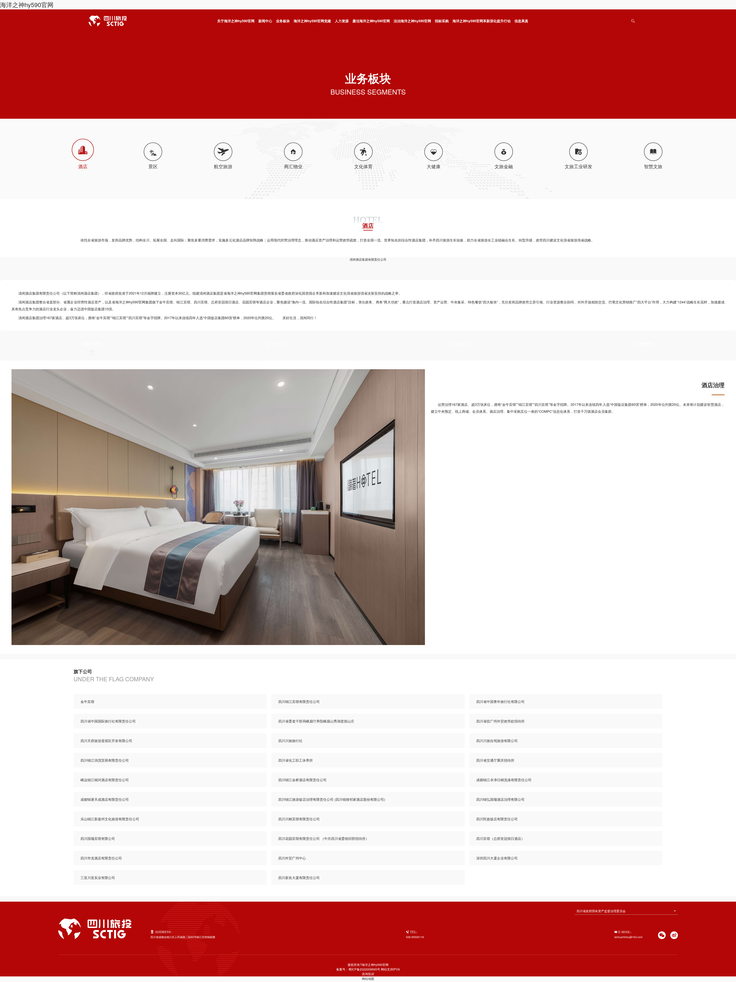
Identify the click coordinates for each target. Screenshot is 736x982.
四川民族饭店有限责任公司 (497, 818)
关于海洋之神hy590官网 (236, 20)
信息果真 (521, 20)
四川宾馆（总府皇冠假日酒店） (500, 838)
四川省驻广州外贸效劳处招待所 (500, 720)
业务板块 (283, 20)
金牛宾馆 (87, 701)
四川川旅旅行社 (290, 740)
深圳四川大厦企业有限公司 (497, 857)
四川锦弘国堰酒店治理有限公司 (500, 799)
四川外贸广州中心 (292, 857)
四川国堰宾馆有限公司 (97, 838)
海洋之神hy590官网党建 (312, 20)
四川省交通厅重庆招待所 (495, 760)
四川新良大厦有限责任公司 (299, 877)
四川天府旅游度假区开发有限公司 (106, 740)
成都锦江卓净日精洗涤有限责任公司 (503, 779)
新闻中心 (265, 20)
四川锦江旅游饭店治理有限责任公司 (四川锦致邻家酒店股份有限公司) (331, 799)
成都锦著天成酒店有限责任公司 (104, 799)
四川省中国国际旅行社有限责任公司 (108, 720)
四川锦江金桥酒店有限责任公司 (302, 779)
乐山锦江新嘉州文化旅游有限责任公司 (109, 818)
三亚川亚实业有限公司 (97, 877)
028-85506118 (415, 937)
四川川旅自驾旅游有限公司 (497, 740)
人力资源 (342, 20)
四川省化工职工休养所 (295, 760)
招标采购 (442, 20)
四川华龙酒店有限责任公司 (101, 857)
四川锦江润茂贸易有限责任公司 (104, 760)
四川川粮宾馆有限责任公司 (299, 818)
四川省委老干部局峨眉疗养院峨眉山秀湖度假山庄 (316, 720)
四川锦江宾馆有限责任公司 (299, 701)
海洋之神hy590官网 (26, 4)
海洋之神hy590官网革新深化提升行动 (482, 20)
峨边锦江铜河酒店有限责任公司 (104, 779)
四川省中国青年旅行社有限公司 (500, 701)
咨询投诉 (368, 974)
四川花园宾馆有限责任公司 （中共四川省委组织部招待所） (323, 838)
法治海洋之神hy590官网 (412, 20)
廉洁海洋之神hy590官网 (371, 20)
